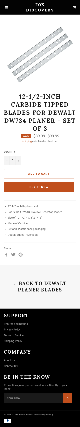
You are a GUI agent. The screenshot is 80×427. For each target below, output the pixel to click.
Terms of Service (13, 335)
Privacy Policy (12, 329)
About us (9, 360)
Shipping (27, 141)
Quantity (9, 151)
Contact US (10, 366)
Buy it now (39, 187)
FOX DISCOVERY (40, 7)
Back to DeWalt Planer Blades (42, 286)
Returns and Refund (16, 323)
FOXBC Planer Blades (22, 414)
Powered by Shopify (43, 414)
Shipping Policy (13, 341)
